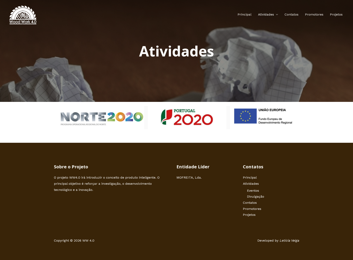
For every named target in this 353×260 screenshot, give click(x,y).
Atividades (266, 14)
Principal (244, 14)
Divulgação (255, 196)
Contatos (291, 14)
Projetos (336, 14)
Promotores (314, 14)
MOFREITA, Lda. (189, 177)
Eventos (253, 190)
